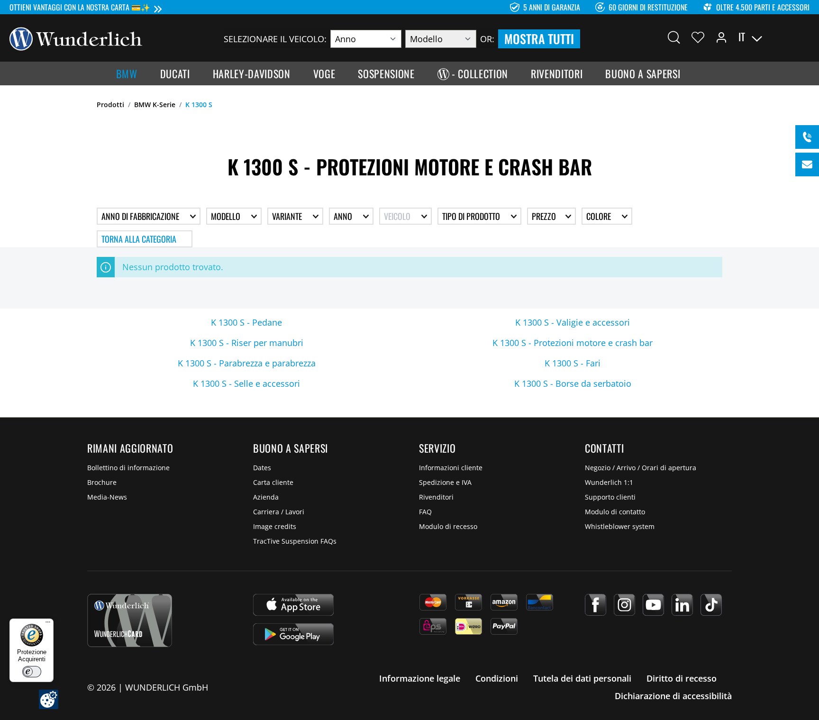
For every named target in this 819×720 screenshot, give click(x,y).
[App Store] (293, 605)
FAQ (425, 511)
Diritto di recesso (681, 678)
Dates (262, 467)
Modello (226, 216)
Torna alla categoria (138, 239)
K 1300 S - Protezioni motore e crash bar (572, 342)
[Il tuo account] (721, 37)
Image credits (274, 526)
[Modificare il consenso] (48, 699)
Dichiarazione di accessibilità (673, 696)
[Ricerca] (674, 37)
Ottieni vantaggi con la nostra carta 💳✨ (79, 7)
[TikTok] (711, 605)
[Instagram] (624, 605)
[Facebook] (595, 605)
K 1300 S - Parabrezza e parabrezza (247, 363)
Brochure (102, 482)
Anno (344, 216)
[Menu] (48, 624)
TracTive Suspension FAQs (295, 541)
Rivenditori (436, 496)
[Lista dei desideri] (698, 37)
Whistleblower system (620, 526)
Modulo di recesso (448, 526)
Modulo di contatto (615, 511)
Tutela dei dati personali (582, 678)
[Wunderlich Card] (129, 620)
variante (288, 216)
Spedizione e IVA (445, 482)
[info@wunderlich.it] (807, 164)
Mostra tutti (539, 38)
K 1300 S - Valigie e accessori (572, 322)
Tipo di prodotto (472, 216)
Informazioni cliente (450, 467)
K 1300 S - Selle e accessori (246, 383)
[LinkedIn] (682, 605)
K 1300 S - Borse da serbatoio (572, 383)
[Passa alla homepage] (75, 38)
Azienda (266, 496)
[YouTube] (653, 605)
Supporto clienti (610, 496)
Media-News (107, 496)
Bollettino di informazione (128, 467)
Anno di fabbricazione (141, 216)
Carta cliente (273, 482)
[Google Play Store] (293, 634)
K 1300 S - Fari (573, 363)
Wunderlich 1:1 (609, 482)
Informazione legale (419, 678)
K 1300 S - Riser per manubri (246, 342)
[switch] (31, 671)
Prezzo (545, 216)
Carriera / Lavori (278, 511)
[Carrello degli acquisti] (804, 37)
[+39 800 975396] (807, 137)
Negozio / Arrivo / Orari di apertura (640, 467)
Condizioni (496, 678)
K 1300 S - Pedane (246, 322)
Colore (599, 216)
